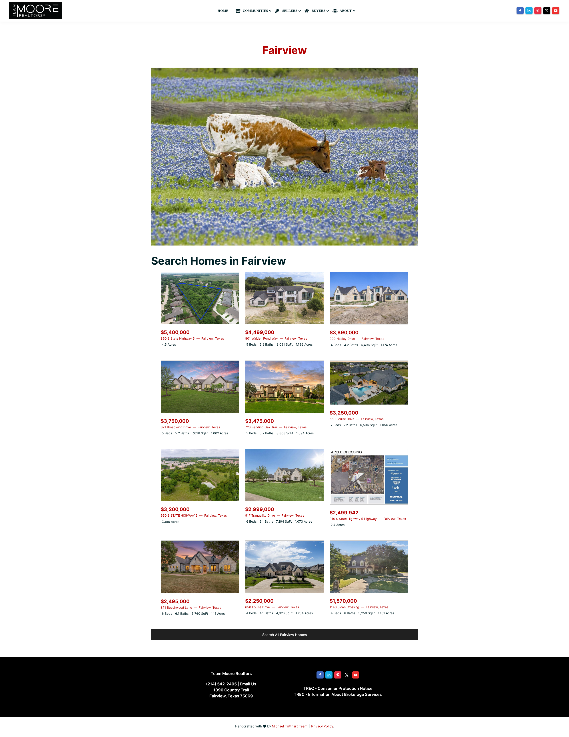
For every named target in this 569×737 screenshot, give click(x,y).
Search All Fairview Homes (284, 634)
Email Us (248, 684)
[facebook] (520, 10)
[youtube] (555, 10)
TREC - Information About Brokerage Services (338, 694)
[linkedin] (529, 10)
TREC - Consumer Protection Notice (338, 688)
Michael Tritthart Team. (290, 726)
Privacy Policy (322, 726)
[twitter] (546, 10)
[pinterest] (537, 10)
